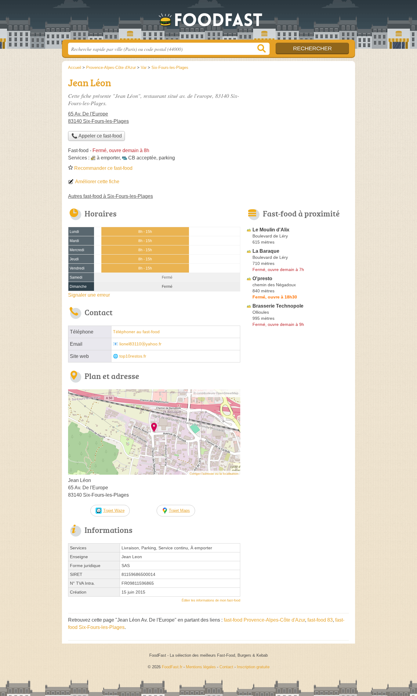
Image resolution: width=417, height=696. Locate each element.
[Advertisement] (297, 471)
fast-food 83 (320, 620)
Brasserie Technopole (277, 306)
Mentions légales (201, 667)
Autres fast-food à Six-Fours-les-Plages (110, 196)
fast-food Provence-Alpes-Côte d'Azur (264, 620)
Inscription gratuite (253, 667)
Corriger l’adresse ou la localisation (214, 473)
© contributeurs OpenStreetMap (216, 393)
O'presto (262, 278)
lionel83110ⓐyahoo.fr (140, 344)
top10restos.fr (132, 356)
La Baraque (265, 251)
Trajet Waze (114, 510)
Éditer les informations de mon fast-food (211, 600)
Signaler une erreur (89, 295)
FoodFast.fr (208, 21)
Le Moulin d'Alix (270, 229)
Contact (226, 667)
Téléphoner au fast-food (136, 332)
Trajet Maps (179, 510)
